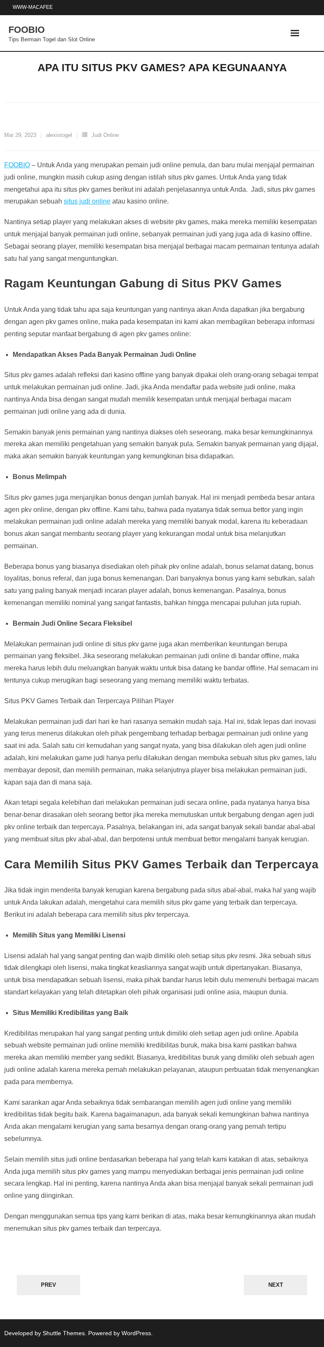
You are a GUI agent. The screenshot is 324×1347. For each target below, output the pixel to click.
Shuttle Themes (64, 1333)
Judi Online (105, 135)
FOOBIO (17, 165)
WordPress (136, 1333)
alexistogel (59, 135)
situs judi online (87, 201)
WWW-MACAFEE (33, 7)
